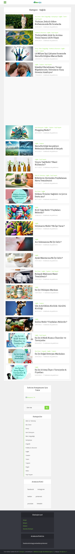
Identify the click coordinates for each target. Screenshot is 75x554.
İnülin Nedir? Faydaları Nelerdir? (51, 321)
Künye (25, 520)
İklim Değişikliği (46, 16)
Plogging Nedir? (42, 130)
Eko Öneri (38, 16)
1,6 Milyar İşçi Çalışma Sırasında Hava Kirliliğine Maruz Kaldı (50, 54)
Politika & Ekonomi (40, 32)
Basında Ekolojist (28, 529)
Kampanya (54, 16)
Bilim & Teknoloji (40, 175)
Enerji (36, 48)
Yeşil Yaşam (38, 19)
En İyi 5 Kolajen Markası (46, 290)
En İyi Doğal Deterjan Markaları (50, 353)
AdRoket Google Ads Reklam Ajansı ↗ (43, 551)
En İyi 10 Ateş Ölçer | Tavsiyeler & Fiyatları (50, 371)
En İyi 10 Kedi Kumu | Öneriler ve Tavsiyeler (50, 339)
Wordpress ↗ (63, 551)
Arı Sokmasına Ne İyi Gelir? (48, 242)
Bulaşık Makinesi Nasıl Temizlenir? (46, 275)
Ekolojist (21, 551)
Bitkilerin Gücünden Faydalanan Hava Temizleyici (51, 179)
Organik (44, 351)
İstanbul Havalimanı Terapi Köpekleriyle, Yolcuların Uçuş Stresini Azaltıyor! (49, 70)
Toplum (41, 51)
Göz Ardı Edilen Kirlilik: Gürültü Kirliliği (50, 307)
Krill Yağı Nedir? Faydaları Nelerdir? (48, 211)
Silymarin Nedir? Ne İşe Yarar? (50, 226)
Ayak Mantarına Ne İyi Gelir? (49, 258)
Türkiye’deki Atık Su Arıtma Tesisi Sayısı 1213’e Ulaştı (48, 36)
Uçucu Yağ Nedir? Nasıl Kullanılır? (46, 163)
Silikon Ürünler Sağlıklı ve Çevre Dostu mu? (51, 195)
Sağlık (60, 16)
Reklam (25, 526)
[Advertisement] (37, 101)
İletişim (25, 523)
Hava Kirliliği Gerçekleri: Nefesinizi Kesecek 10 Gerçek (49, 147)
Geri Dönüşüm (39, 127)
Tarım (65, 16)
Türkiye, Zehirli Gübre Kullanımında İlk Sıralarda (48, 22)
